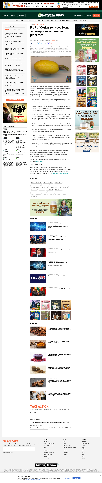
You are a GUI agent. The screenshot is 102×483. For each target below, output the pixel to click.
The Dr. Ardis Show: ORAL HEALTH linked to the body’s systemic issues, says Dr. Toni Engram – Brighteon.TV (59, 394)
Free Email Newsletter (48, 445)
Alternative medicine (39, 24)
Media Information (48, 450)
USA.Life (83, 458)
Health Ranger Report (9, 126)
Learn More (67, 478)
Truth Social (84, 449)
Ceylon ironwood (63, 47)
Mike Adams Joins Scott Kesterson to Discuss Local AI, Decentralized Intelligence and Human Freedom (8, 143)
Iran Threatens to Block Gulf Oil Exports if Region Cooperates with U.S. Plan (14, 43)
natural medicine (55, 51)
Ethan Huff (56, 235)
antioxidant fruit (48, 47)
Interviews (22, 10)
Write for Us (46, 449)
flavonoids (35, 48)
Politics (22, 20)
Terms (39, 469)
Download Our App (80, 10)
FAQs (93, 10)
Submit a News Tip (48, 454)
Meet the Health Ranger (49, 443)
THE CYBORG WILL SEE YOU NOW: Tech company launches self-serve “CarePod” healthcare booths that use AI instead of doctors (60, 264)
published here (71, 471)
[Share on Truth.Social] (48, 43)
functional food (34, 49)
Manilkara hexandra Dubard (44, 51)
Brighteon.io (84, 441)
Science (75, 20)
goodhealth (52, 49)
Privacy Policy (47, 456)
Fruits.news (39, 161)
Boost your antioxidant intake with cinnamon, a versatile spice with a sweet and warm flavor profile (59, 381)
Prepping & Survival (65, 20)
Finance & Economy (52, 20)
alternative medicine (38, 47)
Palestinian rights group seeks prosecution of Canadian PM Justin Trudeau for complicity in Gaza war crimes (59, 251)
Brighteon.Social (85, 443)
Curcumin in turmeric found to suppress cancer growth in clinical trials (59, 342)
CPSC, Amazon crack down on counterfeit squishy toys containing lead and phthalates (14, 70)
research (38, 52)
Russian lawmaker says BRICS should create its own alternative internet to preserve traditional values (59, 290)
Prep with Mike (15, 10)
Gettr (83, 450)
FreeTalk (83, 452)
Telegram (84, 445)
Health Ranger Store (67, 445)
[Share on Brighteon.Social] (32, 43)
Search (98, 10)
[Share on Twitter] (38, 43)
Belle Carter (56, 222)
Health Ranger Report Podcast (69, 447)
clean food (45, 184)
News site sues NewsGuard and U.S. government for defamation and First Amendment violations (59, 276)
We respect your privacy (8, 452)
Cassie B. (56, 248)
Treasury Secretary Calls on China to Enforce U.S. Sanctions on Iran (14, 54)
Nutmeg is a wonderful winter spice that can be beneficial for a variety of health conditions (59, 368)
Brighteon (8, 10)
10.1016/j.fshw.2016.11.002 (60, 173)
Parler (83, 447)
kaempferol (33, 51)
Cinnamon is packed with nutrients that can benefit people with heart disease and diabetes (59, 329)
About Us (88, 10)
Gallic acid (40, 49)
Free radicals (63, 48)
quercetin (32, 52)
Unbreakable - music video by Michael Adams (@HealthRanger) (21, 153)
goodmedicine (59, 49)
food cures (41, 48)
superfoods (43, 52)
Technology (83, 20)
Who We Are (46, 441)
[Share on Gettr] (52, 43)
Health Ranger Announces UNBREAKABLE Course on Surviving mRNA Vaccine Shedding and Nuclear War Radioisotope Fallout (21, 144)
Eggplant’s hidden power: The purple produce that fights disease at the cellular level (14, 84)
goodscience (66, 49)
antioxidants (56, 47)
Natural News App (67, 449)
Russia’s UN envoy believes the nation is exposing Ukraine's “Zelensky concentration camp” (15, 77)
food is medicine (49, 48)
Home (3, 10)
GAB (83, 456)
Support (45, 447)
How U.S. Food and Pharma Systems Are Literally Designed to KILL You (15, 49)
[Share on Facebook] (35, 43)
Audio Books (29, 10)
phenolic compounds (65, 51)
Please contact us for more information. (39, 429)
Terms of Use (46, 458)
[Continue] (33, 449)
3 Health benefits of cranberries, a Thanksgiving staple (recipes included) (59, 355)
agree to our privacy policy (32, 480)
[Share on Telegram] (42, 43)
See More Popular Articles (15, 99)
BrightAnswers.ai (71, 10)
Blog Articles (66, 452)
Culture (29, 20)
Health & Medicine (39, 20)
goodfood (46, 49)
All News (65, 443)
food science (56, 48)
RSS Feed (65, 454)
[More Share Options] (55, 43)
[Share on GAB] (45, 43)
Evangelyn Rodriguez (44, 40)
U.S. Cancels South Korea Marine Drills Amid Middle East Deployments (14, 64)
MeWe (83, 454)
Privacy (35, 469)
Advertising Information (49, 452)
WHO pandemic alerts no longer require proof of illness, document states (15, 59)
